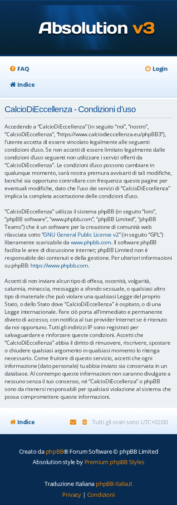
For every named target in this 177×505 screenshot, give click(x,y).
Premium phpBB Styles (114, 462)
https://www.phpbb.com (59, 265)
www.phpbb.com (91, 242)
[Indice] (89, 28)
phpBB (55, 451)
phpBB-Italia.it (114, 484)
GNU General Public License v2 (80, 234)
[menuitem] (19, 68)
